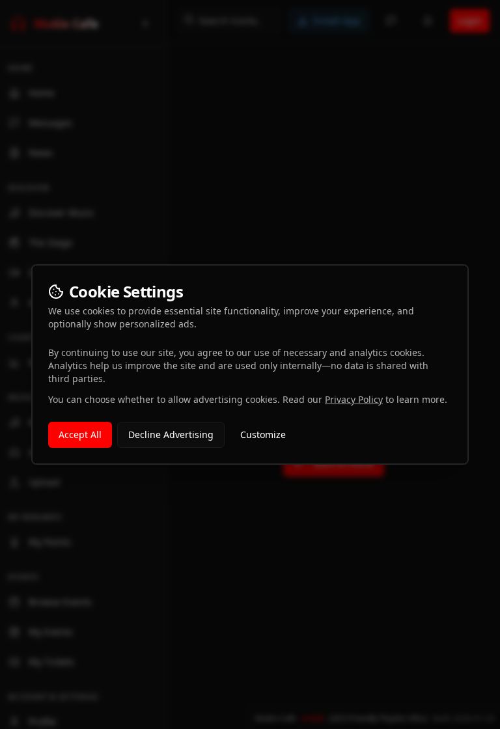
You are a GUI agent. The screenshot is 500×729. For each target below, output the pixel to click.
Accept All (80, 434)
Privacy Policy (354, 399)
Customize (263, 434)
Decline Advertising (171, 434)
